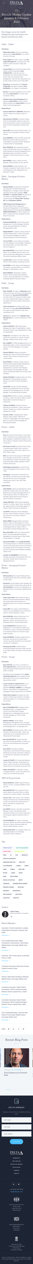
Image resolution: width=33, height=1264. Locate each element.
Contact (4, 1257)
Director (22, 862)
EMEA (4, 855)
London (18, 865)
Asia (16, 855)
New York (22, 869)
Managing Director (9, 862)
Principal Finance (8, 887)
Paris (4, 876)
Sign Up (16, 1173)
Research (6, 890)
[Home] (16, 3)
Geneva (12, 869)
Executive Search (16, 1164)
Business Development (20, 883)
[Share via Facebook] (18, 1029)
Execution (18, 894)
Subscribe (16, 1141)
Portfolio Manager (9, 858)
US (11, 855)
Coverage (6, 883)
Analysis (16, 897)
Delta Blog (16, 1167)
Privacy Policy (10, 1257)
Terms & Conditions (21, 1257)
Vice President (7, 865)
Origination (16, 890)
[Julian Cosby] (5, 914)
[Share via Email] (8, 1029)
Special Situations (9, 880)
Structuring (14, 876)
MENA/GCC (25, 855)
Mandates (16, 1158)
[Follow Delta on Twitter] (18, 1184)
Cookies (29, 1257)
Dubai (5, 869)
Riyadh (5, 873)
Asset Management (22, 848)
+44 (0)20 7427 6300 (16, 1189)
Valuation (6, 897)
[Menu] (4, 3)
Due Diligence (7, 894)
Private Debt (7, 851)
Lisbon (13, 873)
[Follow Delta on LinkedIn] (13, 1184)
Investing (21, 887)
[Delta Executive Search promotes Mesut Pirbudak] (18, 1057)
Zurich (26, 865)
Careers (16, 1170)
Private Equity (7, 848)
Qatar (20, 873)
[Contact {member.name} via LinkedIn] (11, 916)
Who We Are (17, 1161)
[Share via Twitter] (23, 1029)
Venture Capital (20, 851)
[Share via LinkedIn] (13, 1029)
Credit (21, 880)
